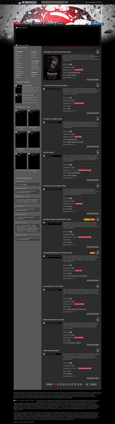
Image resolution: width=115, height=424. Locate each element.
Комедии (17, 57)
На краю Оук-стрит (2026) (53, 286)
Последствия (19, 206)
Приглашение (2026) (51, 350)
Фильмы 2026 (50, 23)
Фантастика (70, 275)
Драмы (17, 61)
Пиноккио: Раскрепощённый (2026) (57, 52)
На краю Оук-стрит (21, 188)
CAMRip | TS (96, 23)
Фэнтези (17, 69)
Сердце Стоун (19, 181)
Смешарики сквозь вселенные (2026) (57, 253)
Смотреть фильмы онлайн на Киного (27, 2)
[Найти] (66, 2)
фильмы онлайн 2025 (79, 408)
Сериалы (60, 23)
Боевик (69, 142)
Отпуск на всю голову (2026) (54, 186)
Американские (35, 63)
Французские (34, 67)
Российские (34, 65)
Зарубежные (34, 74)
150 (87, 384)
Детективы (80, 142)
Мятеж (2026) (48, 152)
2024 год (33, 53)
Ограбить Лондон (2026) (52, 119)
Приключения (83, 275)
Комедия (69, 209)
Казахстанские (35, 69)
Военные (17, 77)
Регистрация (91, 2)
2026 (72, 67)
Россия (70, 206)
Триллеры (74, 75)
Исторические (19, 73)
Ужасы (69, 75)
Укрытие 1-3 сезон (21, 222)
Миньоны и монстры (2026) (54, 320)
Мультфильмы (71, 342)
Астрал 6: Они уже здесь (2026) (55, 85)
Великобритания (75, 72)
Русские (33, 76)
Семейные (78, 342)
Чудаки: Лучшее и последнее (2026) (57, 219)
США (69, 72)
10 (81, 384)
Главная (17, 23)
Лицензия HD (38, 23)
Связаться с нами (18, 422)
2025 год (33, 55)
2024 (74, 401)
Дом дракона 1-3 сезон (22, 196)
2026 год (33, 57)
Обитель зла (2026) (28, 95)
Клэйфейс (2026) (27, 85)
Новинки (27, 23)
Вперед (93, 384)
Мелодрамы (18, 63)
